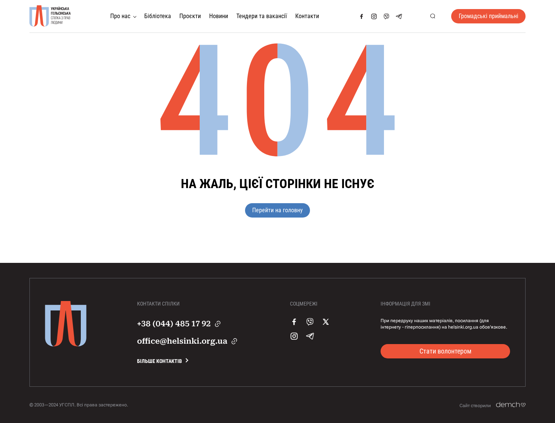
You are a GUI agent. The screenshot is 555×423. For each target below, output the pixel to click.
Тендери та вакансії (261, 16)
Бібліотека (157, 16)
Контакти (307, 16)
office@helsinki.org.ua (182, 341)
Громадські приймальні (488, 16)
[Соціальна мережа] (361, 16)
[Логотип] (50, 16)
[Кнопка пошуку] (432, 16)
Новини (218, 16)
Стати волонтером (445, 351)
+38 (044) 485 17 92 (174, 323)
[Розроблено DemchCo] (511, 405)
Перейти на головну (277, 210)
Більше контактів (159, 361)
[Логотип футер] (65, 344)
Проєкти (190, 16)
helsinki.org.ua (463, 327)
